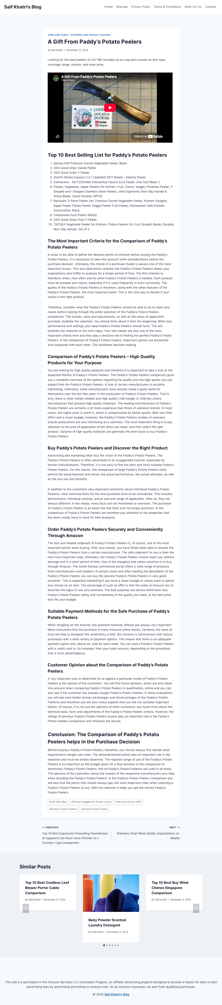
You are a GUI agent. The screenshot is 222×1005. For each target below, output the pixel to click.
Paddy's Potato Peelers (63, 809)
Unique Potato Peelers (94, 809)
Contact (210, 6)
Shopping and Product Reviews (91, 35)
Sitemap (122, 6)
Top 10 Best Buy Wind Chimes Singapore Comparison (170, 888)
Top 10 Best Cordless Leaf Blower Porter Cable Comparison (47, 888)
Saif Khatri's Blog (116, 994)
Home (108, 6)
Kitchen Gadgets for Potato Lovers (91, 801)
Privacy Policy (140, 6)
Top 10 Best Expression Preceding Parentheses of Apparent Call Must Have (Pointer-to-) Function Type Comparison (75, 835)
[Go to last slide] (26, 908)
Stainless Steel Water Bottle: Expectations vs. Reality (148, 833)
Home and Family (58, 35)
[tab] (104, 945)
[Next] (196, 908)
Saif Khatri (57, 50)
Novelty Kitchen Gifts (128, 801)
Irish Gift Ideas (58, 801)
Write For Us (193, 6)
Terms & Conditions (167, 6)
